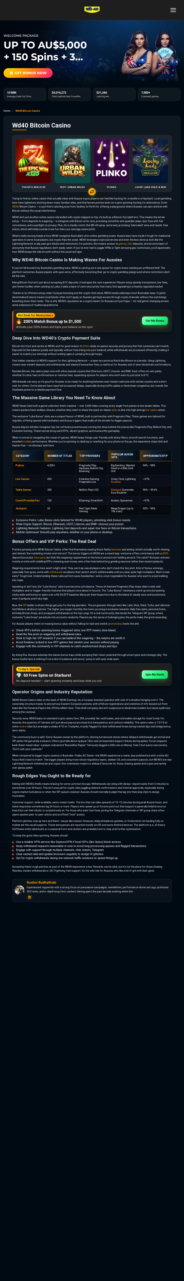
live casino (152, 410)
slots (114, 410)
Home (7, 110)
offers (86, 346)
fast (130, 243)
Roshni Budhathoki (41, 882)
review (23, 726)
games (122, 243)
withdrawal (56, 572)
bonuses (116, 549)
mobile (27, 441)
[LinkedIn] (29, 897)
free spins (39, 557)
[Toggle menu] (173, 10)
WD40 (15, 206)
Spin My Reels (154, 674)
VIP (24, 605)
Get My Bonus (155, 320)
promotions (115, 623)
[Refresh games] (92, 191)
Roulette (116, 481)
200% (165, 553)
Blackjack (116, 489)
